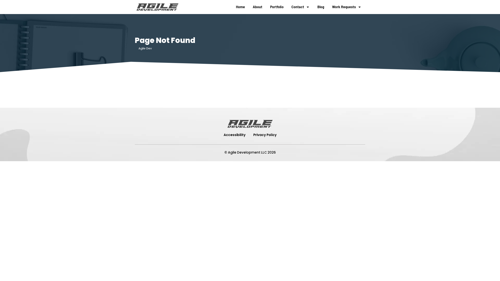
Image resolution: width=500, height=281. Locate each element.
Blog (320, 7)
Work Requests (344, 7)
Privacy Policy (265, 134)
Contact (297, 7)
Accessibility (235, 134)
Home (240, 7)
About (257, 7)
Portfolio (277, 7)
